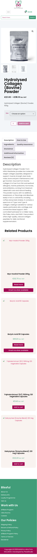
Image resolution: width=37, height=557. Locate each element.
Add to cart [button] (18, 407)
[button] (32, 31)
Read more (18, 284)
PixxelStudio (28, 552)
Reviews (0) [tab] (9, 157)
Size (7, 113)
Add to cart (24, 123)
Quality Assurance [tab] (24, 144)
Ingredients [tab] (9, 144)
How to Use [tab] (21, 140)
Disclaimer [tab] (8, 149)
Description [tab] (9, 140)
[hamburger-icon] (8, 12)
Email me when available (18, 290)
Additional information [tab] (14, 153)
